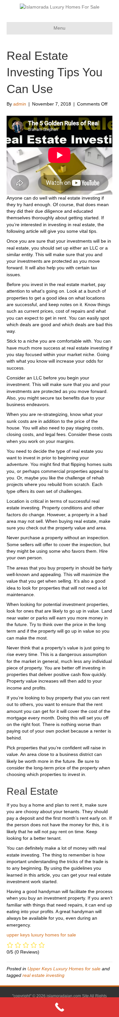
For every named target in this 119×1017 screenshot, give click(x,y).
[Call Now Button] (59, 1007)
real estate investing (43, 975)
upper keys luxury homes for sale (41, 934)
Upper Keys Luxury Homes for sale (63, 968)
